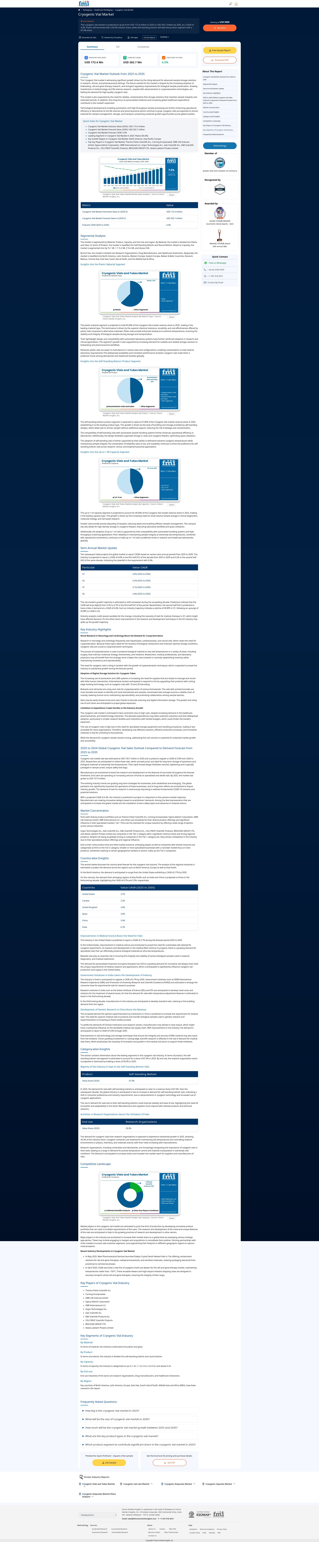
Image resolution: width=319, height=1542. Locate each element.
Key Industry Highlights (212, 93)
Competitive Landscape (211, 121)
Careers (162, 1529)
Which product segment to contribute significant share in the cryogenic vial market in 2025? (140, 1444)
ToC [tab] (118, 46)
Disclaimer (193, 1529)
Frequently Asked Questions (213, 134)
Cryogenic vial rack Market (136, 1484)
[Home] (80, 10)
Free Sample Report (221, 50)
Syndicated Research (99, 1529)
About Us (152, 1529)
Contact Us (152, 1536)
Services (93, 1525)
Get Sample (110, 1462)
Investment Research (100, 1532)
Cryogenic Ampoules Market (178, 1484)
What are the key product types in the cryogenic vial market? (121, 1436)
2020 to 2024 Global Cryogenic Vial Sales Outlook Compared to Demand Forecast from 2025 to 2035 (220, 100)
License (164, 36)
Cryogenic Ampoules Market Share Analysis (99, 1495)
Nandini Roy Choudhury (113, 37)
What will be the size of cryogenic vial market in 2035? (117, 1419)
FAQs (204, 1533)
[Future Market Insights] (84, 3)
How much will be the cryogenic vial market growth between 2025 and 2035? (131, 1427)
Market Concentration (211, 107)
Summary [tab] (92, 46)
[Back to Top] (312, 1520)
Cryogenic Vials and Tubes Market (98, 1484)
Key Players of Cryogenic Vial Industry (217, 125)
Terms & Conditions (207, 1529)
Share (171, 195)
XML (219, 1533)
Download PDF (221, 60)
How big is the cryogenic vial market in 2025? (112, 1410)
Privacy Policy (222, 1529)
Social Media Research (120, 1532)
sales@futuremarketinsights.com (142, 1518)
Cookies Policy (194, 1533)
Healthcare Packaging (103, 10)
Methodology (220, 145)
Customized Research (119, 1529)
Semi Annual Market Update (213, 88)
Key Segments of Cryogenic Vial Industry (218, 130)
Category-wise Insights (211, 116)
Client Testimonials (171, 1532)
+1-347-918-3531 (167, 1518)
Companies (143, 46)
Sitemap (212, 1533)
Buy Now (221, 28)
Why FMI (172, 1529)
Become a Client (154, 1532)
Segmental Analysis (210, 84)
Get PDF (171, 1462)
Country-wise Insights (211, 112)
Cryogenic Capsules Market (219, 1484)
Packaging (87, 10)
